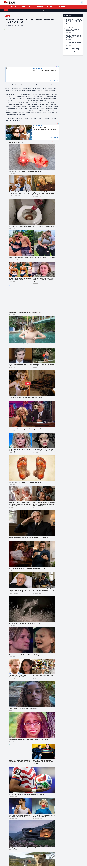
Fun (47, 6)
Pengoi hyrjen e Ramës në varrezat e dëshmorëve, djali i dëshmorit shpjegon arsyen (73, 50)
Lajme (6, 6)
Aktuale (13, 6)
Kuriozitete (21, 6)
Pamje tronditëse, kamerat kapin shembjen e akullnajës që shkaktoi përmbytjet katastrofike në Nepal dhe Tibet (55, 10)
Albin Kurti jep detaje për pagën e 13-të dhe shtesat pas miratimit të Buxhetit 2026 (74, 36)
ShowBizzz (62, 6)
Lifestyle (30, 6)
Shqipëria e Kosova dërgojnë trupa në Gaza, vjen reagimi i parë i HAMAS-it (73, 29)
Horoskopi (53, 6)
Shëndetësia (39, 6)
